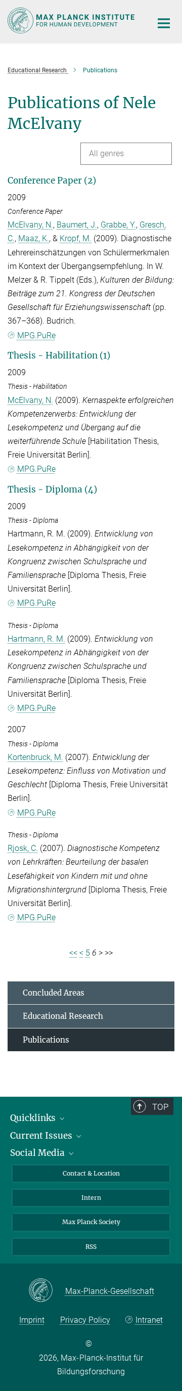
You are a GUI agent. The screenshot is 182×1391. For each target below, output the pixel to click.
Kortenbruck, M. (35, 757)
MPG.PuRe (36, 335)
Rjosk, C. (23, 848)
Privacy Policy (85, 1320)
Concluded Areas (53, 993)
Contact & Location (91, 1173)
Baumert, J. (77, 225)
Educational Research (63, 1016)
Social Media (38, 1153)
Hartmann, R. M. (36, 639)
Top (160, 1107)
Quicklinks (34, 1118)
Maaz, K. (33, 238)
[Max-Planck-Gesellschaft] (46, 1291)
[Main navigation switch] (164, 23)
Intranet (148, 1320)
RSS (91, 1246)
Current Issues (42, 1136)
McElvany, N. (30, 225)
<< (73, 953)
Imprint (31, 1320)
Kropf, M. (76, 238)
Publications (46, 1040)
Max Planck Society (91, 1222)
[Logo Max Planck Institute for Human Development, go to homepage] (72, 20)
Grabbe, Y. (118, 225)
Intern (91, 1197)
